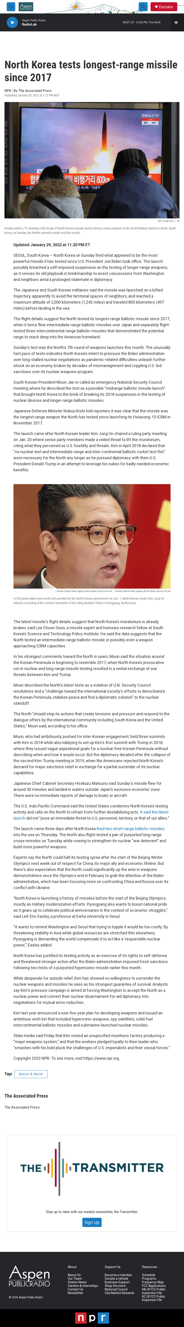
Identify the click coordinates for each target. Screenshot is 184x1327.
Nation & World (31, 1074)
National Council (116, 1289)
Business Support (117, 1282)
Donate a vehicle (116, 1278)
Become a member (118, 1275)
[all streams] (177, 22)
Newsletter (75, 1293)
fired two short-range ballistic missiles (130, 828)
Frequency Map (153, 1282)
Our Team (75, 1278)
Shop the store (115, 1286)
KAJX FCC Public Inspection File (153, 1291)
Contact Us (75, 1289)
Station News (77, 1282)
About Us (74, 1275)
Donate (166, 6)
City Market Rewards (119, 1293)
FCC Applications (154, 1286)
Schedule (148, 1275)
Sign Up (92, 1222)
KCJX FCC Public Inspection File (153, 1298)
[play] (12, 22)
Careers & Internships (83, 1286)
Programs (149, 1278)
